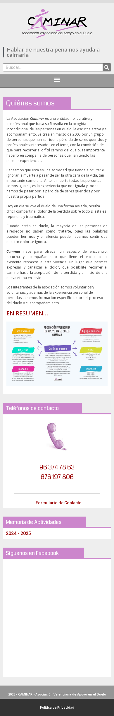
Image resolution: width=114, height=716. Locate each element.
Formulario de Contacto (59, 502)
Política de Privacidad (57, 707)
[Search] (107, 67)
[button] (57, 79)
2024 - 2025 (18, 533)
